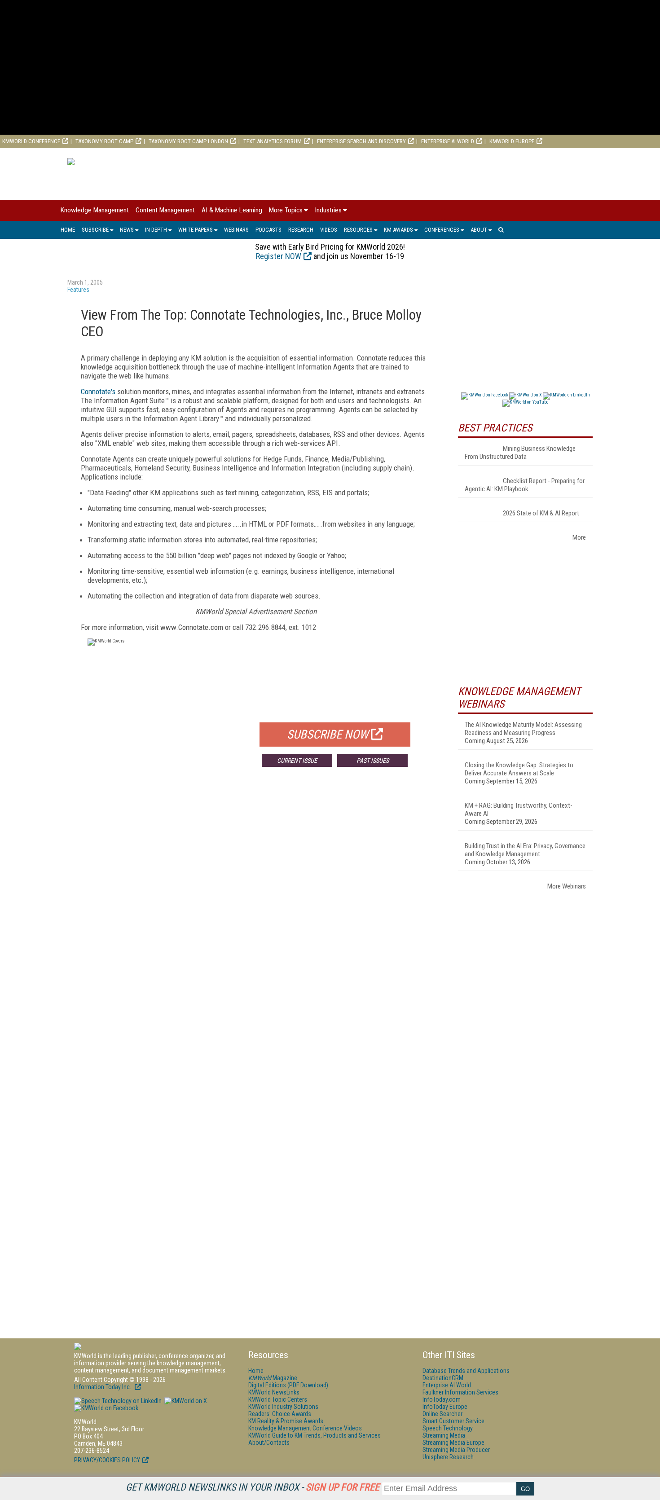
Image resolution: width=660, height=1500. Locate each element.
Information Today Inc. (103, 1386)
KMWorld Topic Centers (277, 1399)
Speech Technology (447, 1428)
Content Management (165, 210)
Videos (328, 229)
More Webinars (566, 886)
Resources (358, 229)
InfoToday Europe (444, 1406)
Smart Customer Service (453, 1421)
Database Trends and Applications (466, 1370)
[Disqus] (256, 906)
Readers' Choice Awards (279, 1413)
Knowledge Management (95, 210)
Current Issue (297, 760)
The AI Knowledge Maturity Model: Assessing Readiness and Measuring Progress (523, 729)
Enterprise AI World (447, 141)
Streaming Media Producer (456, 1449)
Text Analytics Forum (272, 141)
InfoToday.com (441, 1399)
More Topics (286, 210)
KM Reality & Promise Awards (285, 1421)
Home (68, 229)
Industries (328, 210)
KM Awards (398, 229)
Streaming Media (443, 1435)
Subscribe (95, 229)
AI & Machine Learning (232, 210)
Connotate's (98, 391)
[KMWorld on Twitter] (185, 1400)
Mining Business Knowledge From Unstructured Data (520, 452)
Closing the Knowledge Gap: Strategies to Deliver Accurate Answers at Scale (519, 769)
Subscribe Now (328, 734)
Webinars (236, 229)
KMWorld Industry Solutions (283, 1406)
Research (300, 229)
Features (78, 289)
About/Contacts (269, 1442)
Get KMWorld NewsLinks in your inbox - (252, 1487)
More (579, 537)
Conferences (441, 229)
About (479, 229)
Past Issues (372, 760)
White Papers (195, 229)
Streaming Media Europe (453, 1442)
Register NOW (278, 256)
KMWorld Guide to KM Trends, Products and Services (314, 1435)
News (127, 229)
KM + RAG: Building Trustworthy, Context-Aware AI (518, 809)
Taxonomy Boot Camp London (188, 141)
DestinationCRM (442, 1377)
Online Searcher (442, 1413)
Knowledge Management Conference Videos (305, 1428)
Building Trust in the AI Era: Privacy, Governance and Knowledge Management (525, 850)
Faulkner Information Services (460, 1392)
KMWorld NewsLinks (273, 1392)
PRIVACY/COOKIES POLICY (107, 1460)
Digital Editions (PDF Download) (288, 1385)
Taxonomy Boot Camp (104, 141)
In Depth (156, 229)
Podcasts (268, 229)
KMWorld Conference (31, 141)
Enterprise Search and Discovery (361, 141)
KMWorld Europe (511, 141)
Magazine (272, 1377)
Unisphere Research (448, 1456)
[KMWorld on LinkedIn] (118, 1400)
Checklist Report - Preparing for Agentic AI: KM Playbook (525, 485)
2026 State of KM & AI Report (541, 513)
